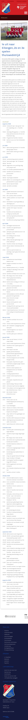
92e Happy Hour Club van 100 (14, 437)
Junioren (6, 661)
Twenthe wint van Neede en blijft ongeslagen (15, 523)
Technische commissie (10, 642)
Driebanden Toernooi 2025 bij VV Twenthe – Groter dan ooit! (15, 551)
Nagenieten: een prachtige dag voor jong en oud (15, 166)
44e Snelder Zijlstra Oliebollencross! (12, 393)
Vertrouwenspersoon (9, 644)
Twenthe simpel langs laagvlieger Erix (15, 434)
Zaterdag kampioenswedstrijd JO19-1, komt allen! (15, 421)
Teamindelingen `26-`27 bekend (15, 161)
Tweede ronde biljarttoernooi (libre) (14, 376)
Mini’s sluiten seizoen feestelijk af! (16, 205)
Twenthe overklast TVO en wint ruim (15, 320)
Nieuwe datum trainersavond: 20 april (15, 247)
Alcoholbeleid (8, 638)
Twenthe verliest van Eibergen (14, 244)
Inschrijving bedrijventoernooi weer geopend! (15, 217)
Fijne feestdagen (11, 405)
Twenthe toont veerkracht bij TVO (15, 540)
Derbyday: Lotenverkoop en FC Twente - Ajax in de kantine (15, 495)
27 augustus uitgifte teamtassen (15, 598)
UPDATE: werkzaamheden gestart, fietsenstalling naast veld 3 (15, 537)
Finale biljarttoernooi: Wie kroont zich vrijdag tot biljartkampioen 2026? (15, 312)
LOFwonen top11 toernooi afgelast (15, 386)
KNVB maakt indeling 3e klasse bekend (15, 152)
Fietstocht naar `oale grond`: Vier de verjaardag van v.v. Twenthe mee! (15, 128)
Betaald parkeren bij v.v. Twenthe (15, 267)
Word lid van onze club (10, 670)
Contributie (7, 674)
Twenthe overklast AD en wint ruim (16, 273)
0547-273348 (10, 711)
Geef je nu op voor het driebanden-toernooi (16, 141)
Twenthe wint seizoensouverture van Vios (15, 545)
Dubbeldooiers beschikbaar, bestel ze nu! (14, 260)
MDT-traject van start (12, 349)
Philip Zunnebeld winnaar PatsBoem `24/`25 (13, 499)
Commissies (7, 640)
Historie (6, 630)
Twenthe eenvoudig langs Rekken (15, 220)
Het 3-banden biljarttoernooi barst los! (16, 469)
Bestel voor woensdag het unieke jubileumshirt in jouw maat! (15, 180)
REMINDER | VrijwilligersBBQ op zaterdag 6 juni (15, 202)
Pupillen (6, 663)
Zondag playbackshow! (13, 373)
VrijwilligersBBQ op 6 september (15, 594)
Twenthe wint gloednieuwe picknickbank (14, 228)
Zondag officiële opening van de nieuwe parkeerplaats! (15, 307)
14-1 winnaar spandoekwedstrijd (15, 169)
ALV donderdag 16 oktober (13, 510)
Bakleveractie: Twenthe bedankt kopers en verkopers (15, 410)
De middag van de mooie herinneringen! (13, 236)
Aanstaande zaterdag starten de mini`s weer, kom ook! (15, 583)
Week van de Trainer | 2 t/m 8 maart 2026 (14, 340)
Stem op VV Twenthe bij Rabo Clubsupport (14, 563)
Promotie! (9, 175)
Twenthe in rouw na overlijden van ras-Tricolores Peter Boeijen (16, 519)
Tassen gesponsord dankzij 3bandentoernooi (14, 278)
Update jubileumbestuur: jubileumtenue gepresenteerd (15, 352)
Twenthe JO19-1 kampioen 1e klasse (16, 418)
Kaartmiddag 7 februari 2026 (14, 384)
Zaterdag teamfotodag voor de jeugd (15, 555)
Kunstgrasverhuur (9, 648)
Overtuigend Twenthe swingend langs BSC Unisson (15, 461)
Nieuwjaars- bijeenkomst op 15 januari (15, 380)
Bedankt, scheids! (11, 516)
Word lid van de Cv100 (10, 676)
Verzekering (7, 646)
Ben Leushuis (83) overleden (14, 195)
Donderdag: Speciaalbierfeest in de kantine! (15, 453)
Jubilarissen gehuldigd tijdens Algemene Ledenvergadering (15, 503)
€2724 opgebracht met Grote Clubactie (14, 465)
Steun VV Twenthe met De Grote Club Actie (15, 491)
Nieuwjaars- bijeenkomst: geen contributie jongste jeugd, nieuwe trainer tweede (16, 363)
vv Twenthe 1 (7, 657)
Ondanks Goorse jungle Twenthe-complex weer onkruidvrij (15, 591)
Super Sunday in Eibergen (13, 458)
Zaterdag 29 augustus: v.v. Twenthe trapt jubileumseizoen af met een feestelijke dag (16, 133)
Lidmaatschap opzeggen (10, 678)
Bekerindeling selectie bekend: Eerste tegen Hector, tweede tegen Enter (16, 602)
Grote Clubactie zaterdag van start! (16, 548)
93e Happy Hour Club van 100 (14, 275)
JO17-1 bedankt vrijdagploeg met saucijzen (15, 326)
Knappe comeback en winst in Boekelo (15, 264)
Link (24, 114)
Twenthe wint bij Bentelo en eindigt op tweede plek (14, 213)
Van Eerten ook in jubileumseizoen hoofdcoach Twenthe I (16, 440)
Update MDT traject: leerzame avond (14, 208)
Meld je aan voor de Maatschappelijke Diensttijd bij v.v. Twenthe (15, 401)
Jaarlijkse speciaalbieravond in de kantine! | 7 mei (16, 232)
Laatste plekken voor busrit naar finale (15, 198)
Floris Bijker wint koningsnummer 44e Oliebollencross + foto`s (16, 389)
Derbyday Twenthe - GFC (13, 355)
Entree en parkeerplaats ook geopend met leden (14, 287)
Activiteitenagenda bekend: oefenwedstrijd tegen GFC (14, 569)
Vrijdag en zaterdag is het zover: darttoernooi (15, 270)
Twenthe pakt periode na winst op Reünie (16, 291)
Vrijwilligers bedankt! (12, 177)
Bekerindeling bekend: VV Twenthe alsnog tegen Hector (16, 148)
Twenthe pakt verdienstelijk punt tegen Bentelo (15, 430)
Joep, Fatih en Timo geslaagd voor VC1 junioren (16, 415)
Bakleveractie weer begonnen (14, 534)
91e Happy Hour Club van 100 (14, 596)
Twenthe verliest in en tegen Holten (16, 566)
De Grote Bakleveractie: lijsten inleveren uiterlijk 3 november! (15, 478)
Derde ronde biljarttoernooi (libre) (16, 343)
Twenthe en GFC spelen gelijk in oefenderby (15, 346)
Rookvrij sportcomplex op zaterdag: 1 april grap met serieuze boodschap (16, 251)
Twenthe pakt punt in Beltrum (15, 333)
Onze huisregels (8, 636)
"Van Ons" (9, 163)
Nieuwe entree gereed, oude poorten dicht (14, 303)
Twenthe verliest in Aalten (13, 472)
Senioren (6, 659)
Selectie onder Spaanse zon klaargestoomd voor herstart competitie (14, 369)
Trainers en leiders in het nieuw (15, 407)
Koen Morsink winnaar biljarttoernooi (12, 299)
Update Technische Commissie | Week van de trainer (15, 192)
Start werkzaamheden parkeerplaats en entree (13, 559)
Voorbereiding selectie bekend (15, 159)
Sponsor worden (22, 1)
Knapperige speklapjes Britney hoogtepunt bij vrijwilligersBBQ (15, 575)
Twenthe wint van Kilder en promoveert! (14, 172)
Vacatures (6, 634)
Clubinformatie (8, 632)
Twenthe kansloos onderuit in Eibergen (14, 444)
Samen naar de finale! (12, 184)
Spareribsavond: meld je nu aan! (15, 424)
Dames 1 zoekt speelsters (13, 542)
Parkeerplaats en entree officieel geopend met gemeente (15, 295)
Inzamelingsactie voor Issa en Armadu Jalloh (14, 330)
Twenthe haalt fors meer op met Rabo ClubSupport (15, 527)
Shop (2, 1)
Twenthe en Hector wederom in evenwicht (15, 487)
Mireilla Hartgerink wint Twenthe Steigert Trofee (15, 358)
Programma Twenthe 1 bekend (15, 138)
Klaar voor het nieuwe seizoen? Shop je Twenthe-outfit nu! (15, 587)
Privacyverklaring (9, 650)
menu (25, 13)
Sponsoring (7, 672)
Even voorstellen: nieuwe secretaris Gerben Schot (16, 483)
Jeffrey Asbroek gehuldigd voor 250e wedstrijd (15, 240)
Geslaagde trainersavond (13, 225)
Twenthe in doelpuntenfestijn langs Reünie (14, 513)
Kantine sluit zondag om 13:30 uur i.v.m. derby (16, 282)
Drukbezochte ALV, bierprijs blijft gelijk (15, 507)
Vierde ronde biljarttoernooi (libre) (16, 323)
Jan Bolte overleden (12, 186)
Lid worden (10, 1)
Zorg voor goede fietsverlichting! (15, 456)
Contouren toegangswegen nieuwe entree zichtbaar (16, 449)
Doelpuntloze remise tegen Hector (16, 572)
